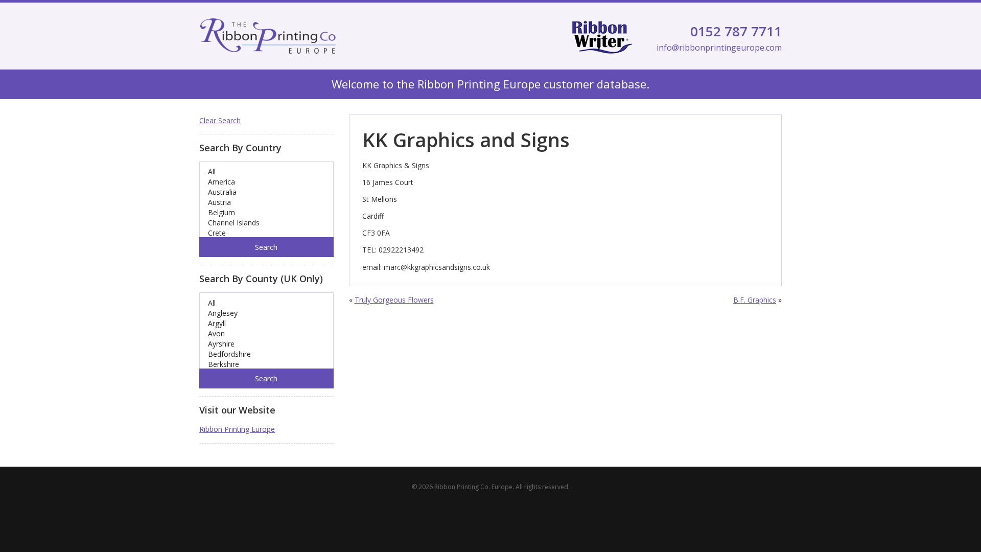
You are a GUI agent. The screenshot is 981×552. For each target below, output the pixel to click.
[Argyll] (266, 323)
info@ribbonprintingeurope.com (719, 47)
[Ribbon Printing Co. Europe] (267, 36)
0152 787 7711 (736, 31)
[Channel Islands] (266, 223)
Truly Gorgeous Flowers (394, 300)
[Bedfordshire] (266, 354)
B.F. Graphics (754, 300)
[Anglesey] (266, 313)
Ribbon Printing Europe (237, 429)
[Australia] (266, 192)
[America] (266, 182)
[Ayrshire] (266, 344)
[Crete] (266, 233)
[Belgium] (266, 213)
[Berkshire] (266, 364)
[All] (266, 172)
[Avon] (266, 334)
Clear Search (220, 120)
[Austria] (266, 202)
